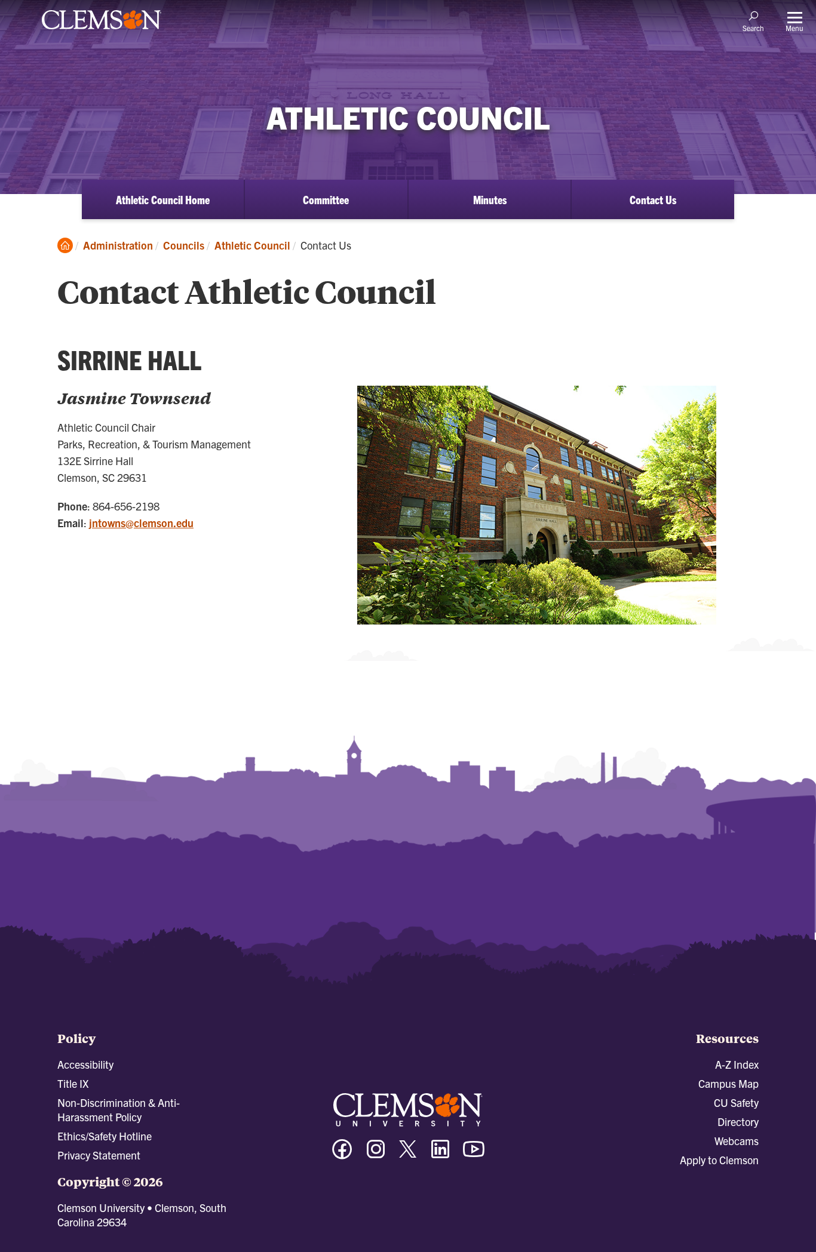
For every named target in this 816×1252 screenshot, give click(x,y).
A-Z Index (737, 1064)
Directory (738, 1121)
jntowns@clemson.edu (141, 523)
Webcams (736, 1141)
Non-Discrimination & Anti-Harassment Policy (118, 1110)
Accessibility (85, 1064)
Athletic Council (252, 245)
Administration (118, 245)
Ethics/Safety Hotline (104, 1136)
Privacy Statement (98, 1155)
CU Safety (736, 1102)
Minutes (490, 199)
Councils (183, 245)
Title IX (72, 1083)
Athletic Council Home (163, 199)
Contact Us (653, 199)
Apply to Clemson (719, 1160)
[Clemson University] (101, 31)
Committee (326, 199)
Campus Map (728, 1083)
